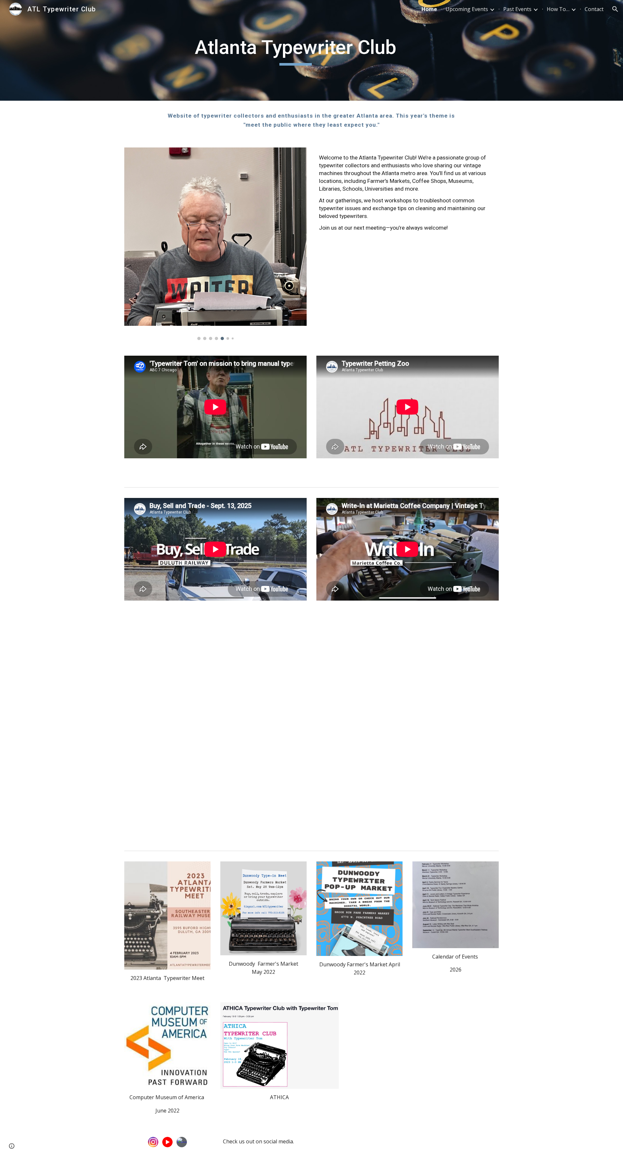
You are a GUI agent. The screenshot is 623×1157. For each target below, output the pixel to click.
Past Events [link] (517, 9)
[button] (615, 9)
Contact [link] (594, 9)
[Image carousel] (215, 243)
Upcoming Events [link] (467, 9)
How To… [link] (558, 9)
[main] (295, 50)
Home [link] (429, 9)
